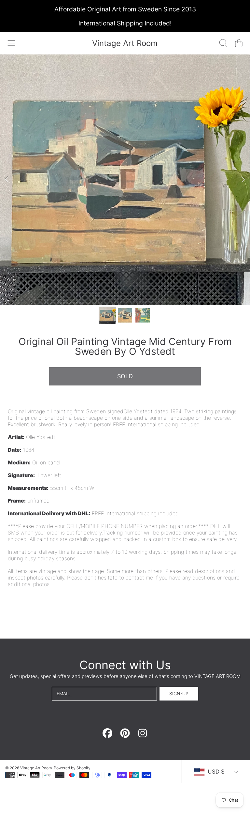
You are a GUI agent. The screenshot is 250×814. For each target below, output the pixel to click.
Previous (7, 180)
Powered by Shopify (72, 767)
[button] (11, 43)
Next (243, 180)
